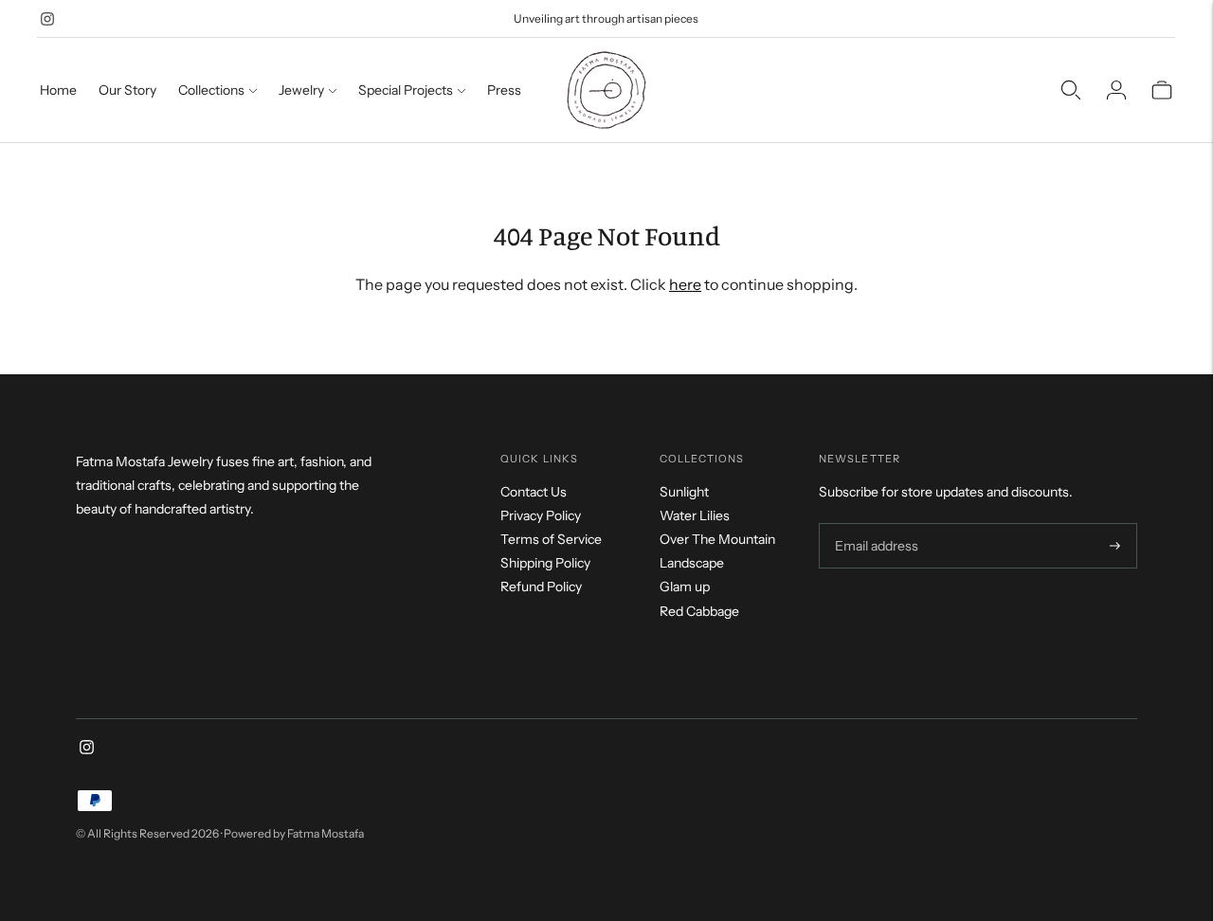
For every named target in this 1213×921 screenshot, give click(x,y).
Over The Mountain (717, 539)
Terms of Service (551, 539)
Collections (211, 90)
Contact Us (533, 491)
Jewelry (301, 90)
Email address (874, 523)
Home (58, 90)
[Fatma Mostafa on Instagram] (47, 19)
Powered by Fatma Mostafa (294, 833)
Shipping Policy (545, 562)
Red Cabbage (699, 611)
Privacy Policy (540, 515)
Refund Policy (541, 586)
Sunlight (684, 491)
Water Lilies (695, 515)
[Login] (1116, 90)
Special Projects (405, 90)
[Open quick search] (1071, 90)
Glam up (685, 586)
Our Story (127, 90)
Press (504, 90)
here (685, 284)
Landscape (692, 562)
